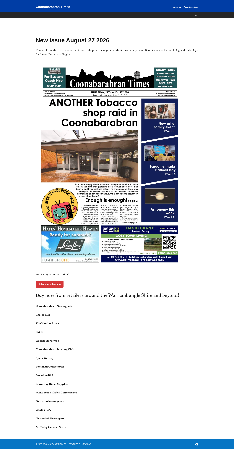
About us (177, 7)
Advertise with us (191, 7)
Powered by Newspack (80, 444)
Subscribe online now (49, 284)
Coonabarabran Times (53, 7)
